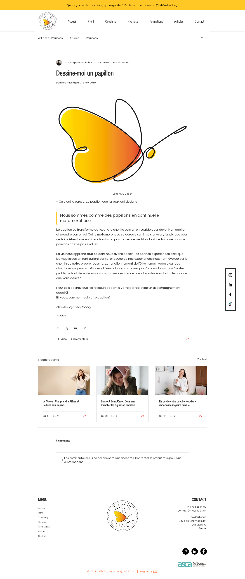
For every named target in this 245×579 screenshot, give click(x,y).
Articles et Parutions (50, 38)
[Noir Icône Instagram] (230, 275)
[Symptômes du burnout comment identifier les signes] (123, 380)
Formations (44, 526)
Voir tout (202, 359)
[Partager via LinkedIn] (75, 328)
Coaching (43, 517)
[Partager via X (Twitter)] (66, 328)
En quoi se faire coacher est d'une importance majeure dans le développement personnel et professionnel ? (177, 403)
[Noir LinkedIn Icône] (230, 284)
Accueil (41, 508)
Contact (42, 536)
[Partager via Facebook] (58, 328)
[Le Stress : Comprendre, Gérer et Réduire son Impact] (64, 380)
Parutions (92, 38)
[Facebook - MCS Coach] (203, 551)
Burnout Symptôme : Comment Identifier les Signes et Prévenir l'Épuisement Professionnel (118, 403)
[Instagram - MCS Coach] (185, 551)
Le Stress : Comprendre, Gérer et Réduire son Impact (61, 403)
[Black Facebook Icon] (230, 294)
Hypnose (42, 522)
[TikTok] (230, 304)
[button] (202, 38)
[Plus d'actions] (187, 62)
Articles (74, 38)
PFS (155, 571)
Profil (40, 512)
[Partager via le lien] (84, 328)
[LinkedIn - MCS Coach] (194, 551)
